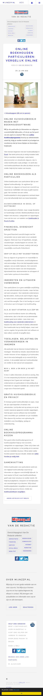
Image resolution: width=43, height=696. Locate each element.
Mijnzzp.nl (9, 2)
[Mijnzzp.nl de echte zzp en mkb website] (22, 12)
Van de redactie (25, 65)
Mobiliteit (10, 35)
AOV (22, 2)
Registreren (28, 607)
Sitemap (8, 687)
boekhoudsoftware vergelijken (14, 492)
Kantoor (12, 545)
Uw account (31, 2)
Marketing (27, 547)
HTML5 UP (22, 682)
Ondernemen (27, 550)
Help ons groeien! (17, 624)
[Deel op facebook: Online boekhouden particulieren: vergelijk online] (19, 41)
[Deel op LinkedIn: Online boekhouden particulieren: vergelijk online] (24, 41)
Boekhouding (26, 538)
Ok (21, 693)
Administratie (11, 26)
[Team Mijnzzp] (21, 74)
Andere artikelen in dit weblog (18, 498)
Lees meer (13, 607)
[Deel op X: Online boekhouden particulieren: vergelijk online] (21, 41)
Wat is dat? (16, 690)
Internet (30, 30)
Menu (39, 2)
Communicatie (29, 28)
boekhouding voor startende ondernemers (19, 322)
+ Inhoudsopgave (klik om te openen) (17, 113)
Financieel (11, 28)
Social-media (13, 548)
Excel (6, 154)
